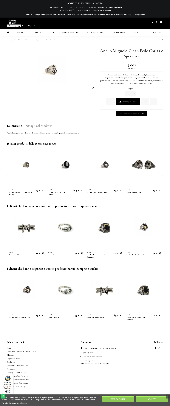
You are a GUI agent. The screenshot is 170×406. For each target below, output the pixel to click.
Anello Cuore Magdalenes (97, 192)
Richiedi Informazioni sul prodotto (132, 113)
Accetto (151, 399)
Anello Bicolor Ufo (133, 192)
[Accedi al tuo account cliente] (156, 21)
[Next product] (162, 40)
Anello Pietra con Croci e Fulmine (57, 193)
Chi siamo (10, 355)
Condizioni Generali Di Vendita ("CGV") (22, 351)
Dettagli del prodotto (38, 126)
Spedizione (11, 362)
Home (9, 348)
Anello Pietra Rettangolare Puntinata (97, 256)
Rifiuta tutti (118, 399)
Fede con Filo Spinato (17, 255)
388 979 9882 (88, 352)
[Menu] (11, 375)
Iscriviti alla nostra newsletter (18, 379)
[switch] (7, 391)
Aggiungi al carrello (130, 101)
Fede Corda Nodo (55, 255)
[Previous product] (161, 40)
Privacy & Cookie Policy (16, 386)
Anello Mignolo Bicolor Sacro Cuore (20, 193)
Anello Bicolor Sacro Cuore (136, 255)
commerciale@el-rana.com (92, 356)
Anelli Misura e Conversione (17, 383)
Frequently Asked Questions (17, 376)
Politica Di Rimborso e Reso (17, 365)
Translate (39, 26)
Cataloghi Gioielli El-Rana (16, 372)
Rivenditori (11, 369)
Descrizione (14, 126)
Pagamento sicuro (13, 358)
